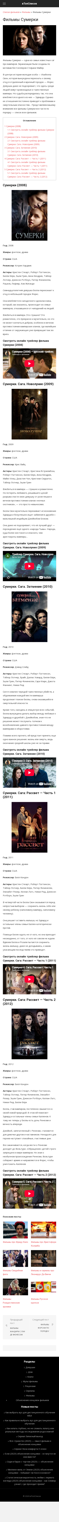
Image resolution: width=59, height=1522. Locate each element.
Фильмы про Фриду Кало (15, 1242)
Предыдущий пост (17, 1327)
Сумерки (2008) (12, 126)
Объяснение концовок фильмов (32, 1400)
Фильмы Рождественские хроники (11, 1303)
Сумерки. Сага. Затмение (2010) (20, 147)
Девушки (30, 1367)
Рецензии (30, 1386)
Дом (30, 1371)
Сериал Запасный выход (30, 1436)
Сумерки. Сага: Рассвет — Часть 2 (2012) (25, 169)
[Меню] (4, 4)
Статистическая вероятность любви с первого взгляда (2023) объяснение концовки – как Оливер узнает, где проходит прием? (29, 1480)
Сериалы (30, 1390)
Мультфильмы (30, 1381)
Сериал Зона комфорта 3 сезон (30, 1448)
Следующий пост (41, 1325)
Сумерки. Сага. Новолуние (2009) (21, 137)
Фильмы (26, 12)
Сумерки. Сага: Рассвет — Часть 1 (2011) (25, 158)
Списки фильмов (11, 12)
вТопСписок (29, 3)
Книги (30, 1376)
